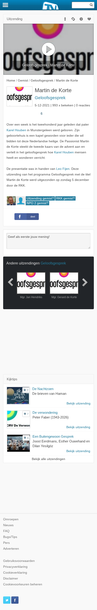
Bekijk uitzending (78, 403)
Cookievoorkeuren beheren (22, 584)
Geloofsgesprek (50, 97)
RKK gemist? (65, 198)
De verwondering (45, 412)
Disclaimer (10, 578)
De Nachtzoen (42, 389)
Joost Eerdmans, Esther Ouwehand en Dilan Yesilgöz (61, 443)
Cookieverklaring (15, 572)
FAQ (6, 531)
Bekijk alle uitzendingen (48, 459)
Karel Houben (16, 130)
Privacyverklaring (15, 566)
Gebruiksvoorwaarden (19, 561)
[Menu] (5, 4)
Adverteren (11, 548)
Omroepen (10, 519)
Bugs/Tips (10, 537)
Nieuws (8, 525)
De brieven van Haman (49, 393)
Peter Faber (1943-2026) (50, 417)
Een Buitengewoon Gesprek (53, 436)
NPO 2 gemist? (37, 203)
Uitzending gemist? (40, 198)
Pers (6, 543)
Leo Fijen (62, 169)
